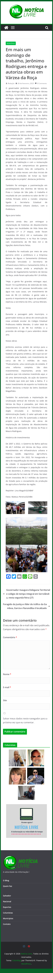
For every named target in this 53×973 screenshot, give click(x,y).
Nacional (7, 901)
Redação (11, 83)
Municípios (11, 43)
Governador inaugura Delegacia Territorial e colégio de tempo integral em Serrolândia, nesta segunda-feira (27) (28, 593)
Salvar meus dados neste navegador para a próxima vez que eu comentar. (25, 720)
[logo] (20, 857)
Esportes (7, 907)
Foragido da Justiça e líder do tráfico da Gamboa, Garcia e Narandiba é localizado (25, 606)
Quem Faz (7, 886)
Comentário (10, 637)
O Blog (6, 880)
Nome (7, 674)
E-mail (7, 687)
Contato (7, 924)
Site (5, 700)
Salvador (7, 895)
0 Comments (42, 83)
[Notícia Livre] (6, 27)
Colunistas (8, 912)
